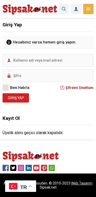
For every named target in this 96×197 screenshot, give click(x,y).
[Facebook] (6, 168)
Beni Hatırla (19, 88)
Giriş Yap (16, 98)
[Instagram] (21, 168)
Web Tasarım (81, 183)
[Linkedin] (29, 168)
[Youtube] (36, 168)
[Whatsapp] (52, 168)
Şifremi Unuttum (79, 88)
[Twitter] (13, 168)
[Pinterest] (44, 168)
